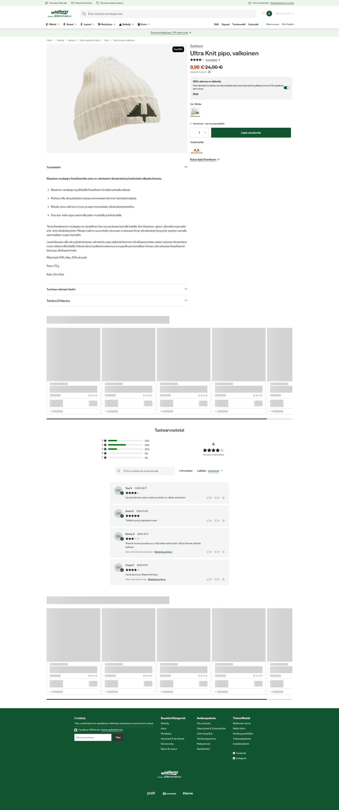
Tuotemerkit (238, 24)
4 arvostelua (211, 59)
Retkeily (60, 40)
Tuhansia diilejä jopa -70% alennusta (169, 32)
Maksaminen (203, 743)
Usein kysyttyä (204, 733)
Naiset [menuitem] (70, 24)
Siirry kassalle (283, 13)
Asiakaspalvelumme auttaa (282, 3)
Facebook (241, 753)
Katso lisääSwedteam (203, 159)
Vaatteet (72, 40)
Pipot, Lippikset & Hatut (90, 40)
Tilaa (118, 737)
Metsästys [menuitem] (106, 24)
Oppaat (226, 24)
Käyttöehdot (203, 748)
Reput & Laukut (169, 748)
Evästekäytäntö (241, 743)
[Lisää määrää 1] (205, 132)
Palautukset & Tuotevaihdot (211, 728)
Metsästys (166, 733)
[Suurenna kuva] (117, 98)
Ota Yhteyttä (287, 24)
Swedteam (196, 46)
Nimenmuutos (272, 24)
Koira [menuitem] (144, 24)
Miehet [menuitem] (52, 24)
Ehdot (195, 93)
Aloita (49, 40)
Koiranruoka (167, 743)
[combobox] (216, 471)
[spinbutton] (199, 132)
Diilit (216, 24)
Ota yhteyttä (203, 723)
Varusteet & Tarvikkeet (172, 738)
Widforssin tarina (242, 723)
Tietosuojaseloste (242, 738)
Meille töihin (239, 728)
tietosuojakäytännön (112, 729)
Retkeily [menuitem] (127, 24)
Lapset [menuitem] (87, 24)
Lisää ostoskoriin (251, 132)
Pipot (106, 40)
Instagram (241, 758)
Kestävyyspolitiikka (243, 733)
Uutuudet (253, 24)
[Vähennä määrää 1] (193, 132)
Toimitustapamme (206, 738)
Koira (163, 728)
